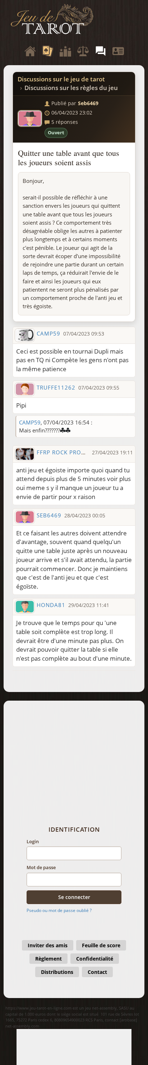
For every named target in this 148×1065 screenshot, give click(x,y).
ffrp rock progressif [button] (70, 452)
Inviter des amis (48, 945)
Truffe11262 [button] (56, 387)
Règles (83, 51)
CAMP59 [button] (48, 333)
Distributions (57, 972)
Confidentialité (94, 958)
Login (33, 841)
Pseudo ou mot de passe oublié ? (59, 910)
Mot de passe (41, 867)
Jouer (48, 51)
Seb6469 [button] (88, 103)
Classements (65, 51)
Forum (100, 51)
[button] (74, 406)
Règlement (48, 958)
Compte (118, 51)
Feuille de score (101, 945)
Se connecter (74, 897)
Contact (97, 972)
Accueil (30, 51)
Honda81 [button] (51, 604)
